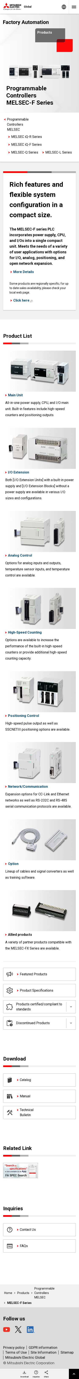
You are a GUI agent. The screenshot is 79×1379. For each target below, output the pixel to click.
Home (8, 1293)
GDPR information (43, 1347)
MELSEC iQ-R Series (26, 137)
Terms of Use (16, 1352)
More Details (23, 272)
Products (23, 1293)
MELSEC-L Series (58, 152)
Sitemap (67, 1352)
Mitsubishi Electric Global (25, 1357)
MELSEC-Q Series (24, 152)
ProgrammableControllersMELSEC (18, 124)
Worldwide (64, 7)
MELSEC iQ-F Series (26, 145)
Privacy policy (14, 1347)
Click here (21, 300)
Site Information (43, 1352)
